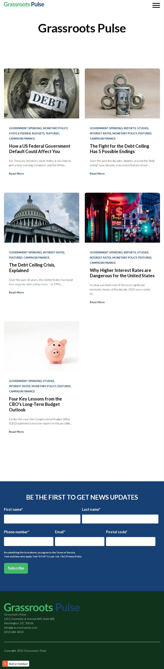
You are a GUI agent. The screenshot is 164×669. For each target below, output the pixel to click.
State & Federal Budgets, (27, 133)
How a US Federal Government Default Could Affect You (39, 148)
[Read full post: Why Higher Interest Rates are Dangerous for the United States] (122, 218)
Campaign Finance (22, 138)
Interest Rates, (101, 133)
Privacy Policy (74, 556)
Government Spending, (25, 128)
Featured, (53, 133)
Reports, (130, 128)
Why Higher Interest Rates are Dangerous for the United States (122, 273)
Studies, (143, 128)
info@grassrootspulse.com (20, 627)
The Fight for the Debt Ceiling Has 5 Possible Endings (119, 148)
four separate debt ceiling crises (28, 284)
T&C (62, 556)
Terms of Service (65, 552)
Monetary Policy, (55, 128)
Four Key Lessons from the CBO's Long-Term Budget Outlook (35, 404)
